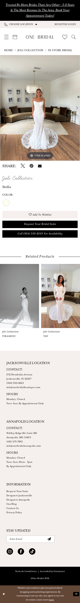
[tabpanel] (40, 108)
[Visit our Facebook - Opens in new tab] (20, 552)
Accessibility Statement (52, 571)
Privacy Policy (14, 512)
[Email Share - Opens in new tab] (40, 166)
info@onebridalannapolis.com (23, 446)
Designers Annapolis (18, 500)
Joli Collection (30, 50)
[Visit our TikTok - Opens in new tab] (32, 552)
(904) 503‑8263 (15, 383)
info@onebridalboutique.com (23, 387)
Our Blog (11, 504)
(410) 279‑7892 (14, 441)
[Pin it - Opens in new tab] (31, 166)
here (51, 600)
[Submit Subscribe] (49, 539)
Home (8, 50)
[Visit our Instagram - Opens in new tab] (9, 552)
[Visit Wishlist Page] (64, 37)
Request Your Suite (17, 491)
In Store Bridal (60, 50)
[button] (65, 24)
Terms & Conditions (26, 571)
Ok (76, 594)
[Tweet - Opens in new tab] (22, 166)
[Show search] (73, 37)
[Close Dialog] (3, 594)
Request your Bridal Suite (40, 224)
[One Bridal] (40, 37)
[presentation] (20, 296)
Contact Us (12, 508)
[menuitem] (22, 24)
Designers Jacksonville (19, 495)
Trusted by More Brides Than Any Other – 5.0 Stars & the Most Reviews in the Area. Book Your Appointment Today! (40, 10)
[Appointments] (15, 37)
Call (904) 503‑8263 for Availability (40, 233)
